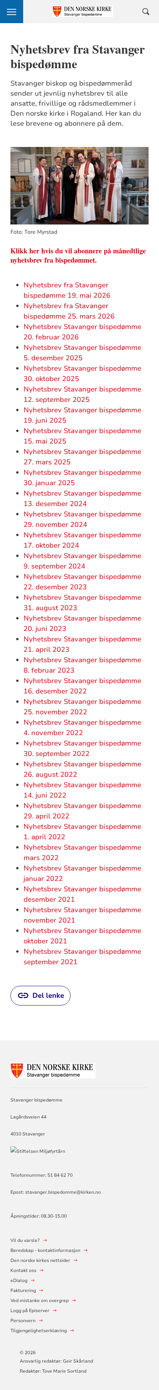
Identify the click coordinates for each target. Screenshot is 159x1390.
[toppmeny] (11, 11)
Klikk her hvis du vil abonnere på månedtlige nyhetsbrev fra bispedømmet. (78, 255)
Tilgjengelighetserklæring (38, 1331)
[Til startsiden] (52, 1070)
